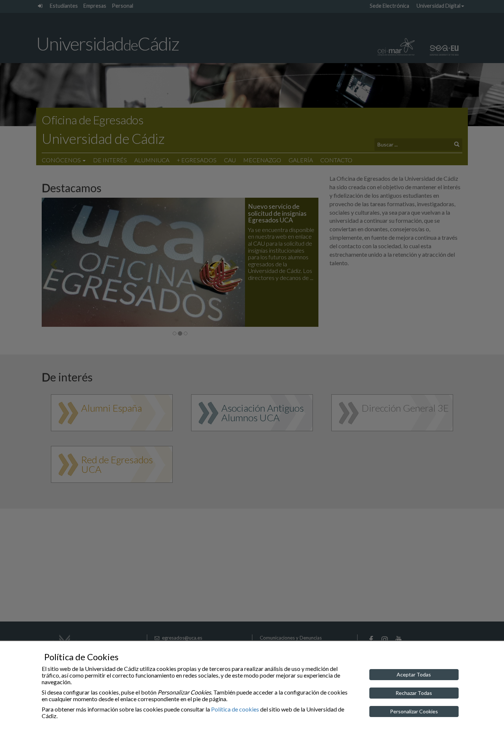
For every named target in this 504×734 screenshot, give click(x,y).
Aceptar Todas (414, 674)
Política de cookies (235, 709)
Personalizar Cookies (414, 711)
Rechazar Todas (414, 693)
